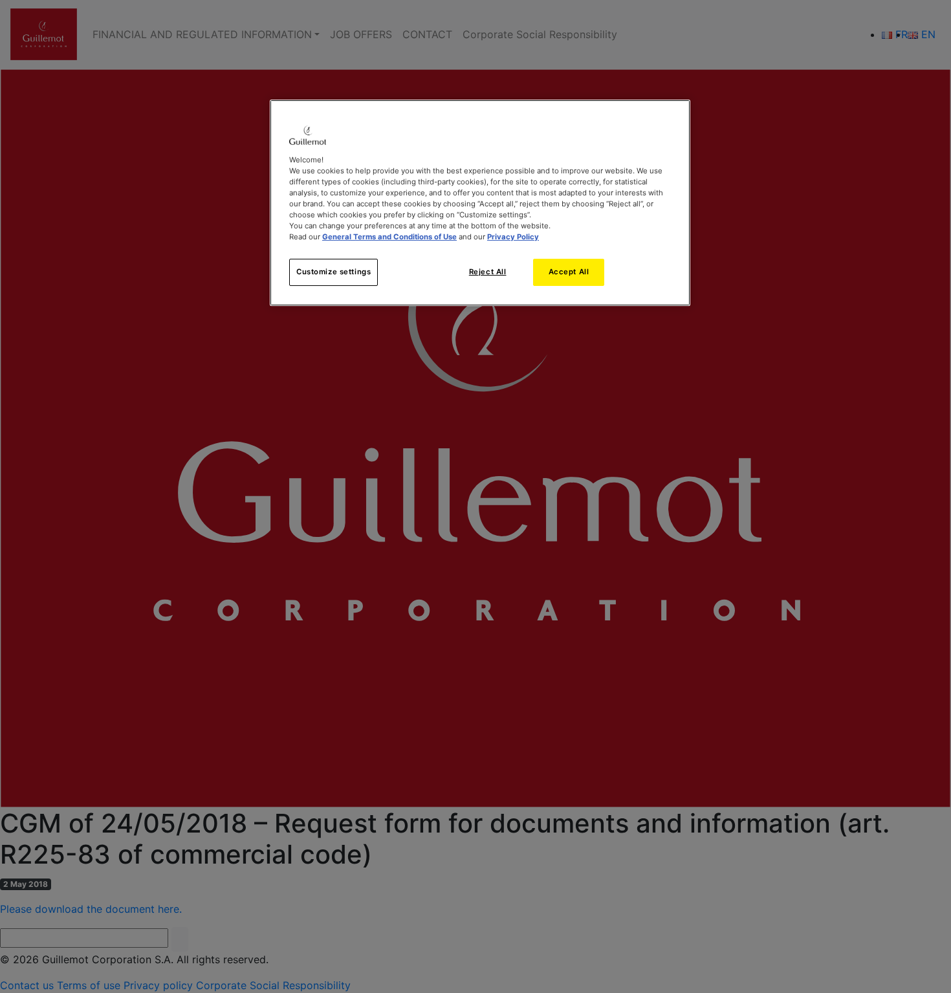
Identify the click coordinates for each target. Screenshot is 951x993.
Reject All (488, 271)
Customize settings (333, 271)
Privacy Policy (513, 236)
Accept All (569, 271)
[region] (480, 203)
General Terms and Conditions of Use (389, 236)
